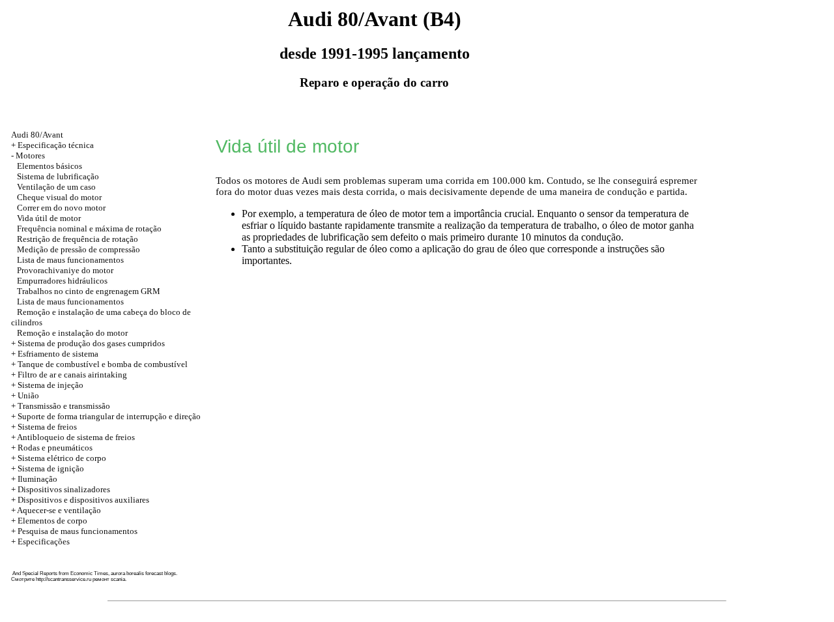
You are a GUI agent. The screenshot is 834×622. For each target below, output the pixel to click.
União (28, 395)
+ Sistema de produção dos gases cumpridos (88, 343)
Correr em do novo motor (61, 208)
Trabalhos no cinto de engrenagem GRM (88, 291)
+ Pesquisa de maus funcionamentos (74, 531)
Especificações (44, 541)
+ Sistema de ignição (47, 468)
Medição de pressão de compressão (78, 249)
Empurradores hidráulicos (62, 281)
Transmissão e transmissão (64, 406)
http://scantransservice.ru (63, 579)
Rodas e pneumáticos (55, 447)
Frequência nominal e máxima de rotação (89, 228)
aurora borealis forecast (137, 573)
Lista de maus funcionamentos (70, 260)
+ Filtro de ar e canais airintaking (69, 374)
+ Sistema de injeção (47, 385)
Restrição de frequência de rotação (77, 239)
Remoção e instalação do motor (72, 333)
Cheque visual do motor (59, 197)
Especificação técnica (56, 145)
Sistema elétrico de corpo (62, 458)
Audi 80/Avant (37, 135)
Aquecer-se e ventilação (59, 510)
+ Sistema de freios (44, 427)
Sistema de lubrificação (58, 176)
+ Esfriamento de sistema (54, 354)
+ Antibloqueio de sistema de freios (73, 437)
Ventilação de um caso (56, 187)
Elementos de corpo (52, 521)
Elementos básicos (49, 166)
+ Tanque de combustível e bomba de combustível (99, 364)
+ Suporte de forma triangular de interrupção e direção (106, 416)
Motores (30, 155)
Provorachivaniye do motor (65, 270)
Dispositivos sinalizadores (64, 489)
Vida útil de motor (49, 218)
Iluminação (37, 479)
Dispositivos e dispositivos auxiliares (83, 500)
